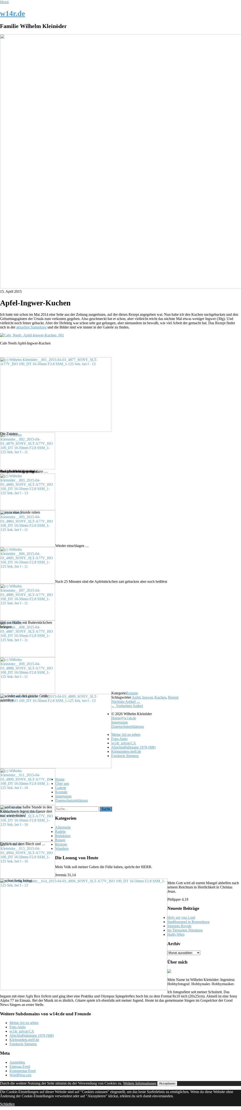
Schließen (7, 1104)
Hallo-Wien (176, 934)
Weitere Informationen (139, 1083)
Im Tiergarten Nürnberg (185, 930)
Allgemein (63, 827)
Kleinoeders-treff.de (126, 751)
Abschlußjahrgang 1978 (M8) (133, 747)
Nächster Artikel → (125, 702)
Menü (4, 2)
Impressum (119, 722)
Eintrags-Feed (19, 1067)
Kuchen (160, 697)
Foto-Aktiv (119, 739)
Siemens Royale (179, 926)
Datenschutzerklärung (127, 727)
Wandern (61, 849)
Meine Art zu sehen (125, 735)
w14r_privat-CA (123, 743)
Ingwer (147, 697)
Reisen (60, 840)
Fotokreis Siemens (125, 756)
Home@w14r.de (123, 718)
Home (59, 779)
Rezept (173, 697)
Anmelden (17, 1062)
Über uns (62, 784)
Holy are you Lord (181, 918)
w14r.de (12, 13)
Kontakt (61, 792)
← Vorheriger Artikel (127, 706)
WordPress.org (20, 1075)
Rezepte (132, 693)
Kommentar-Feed (22, 1071)
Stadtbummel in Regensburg (188, 922)
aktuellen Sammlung (31, 327)
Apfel (136, 697)
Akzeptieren (167, 1083)
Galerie (60, 788)
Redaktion (62, 836)
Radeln (60, 832)
